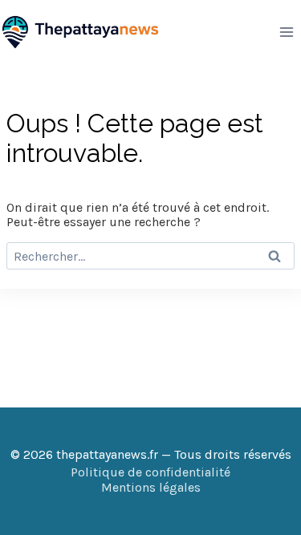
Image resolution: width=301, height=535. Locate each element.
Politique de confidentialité (150, 472)
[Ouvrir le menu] (286, 31)
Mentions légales (151, 487)
